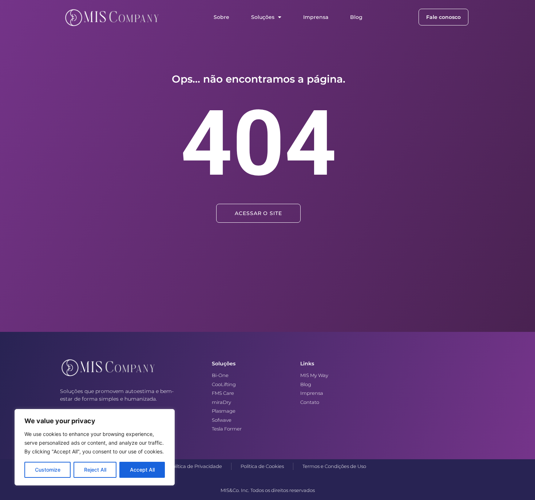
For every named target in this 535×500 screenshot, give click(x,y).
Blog (356, 17)
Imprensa (315, 17)
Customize (47, 470)
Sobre (221, 17)
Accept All (142, 470)
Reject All (95, 470)
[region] (95, 447)
